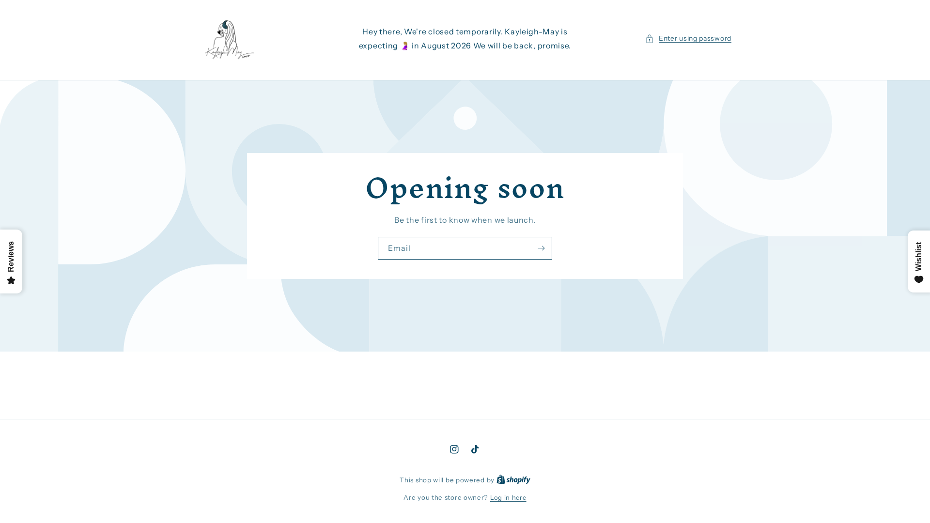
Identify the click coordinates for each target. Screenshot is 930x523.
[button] (688, 38)
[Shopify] (513, 480)
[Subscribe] (541, 248)
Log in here (508, 497)
